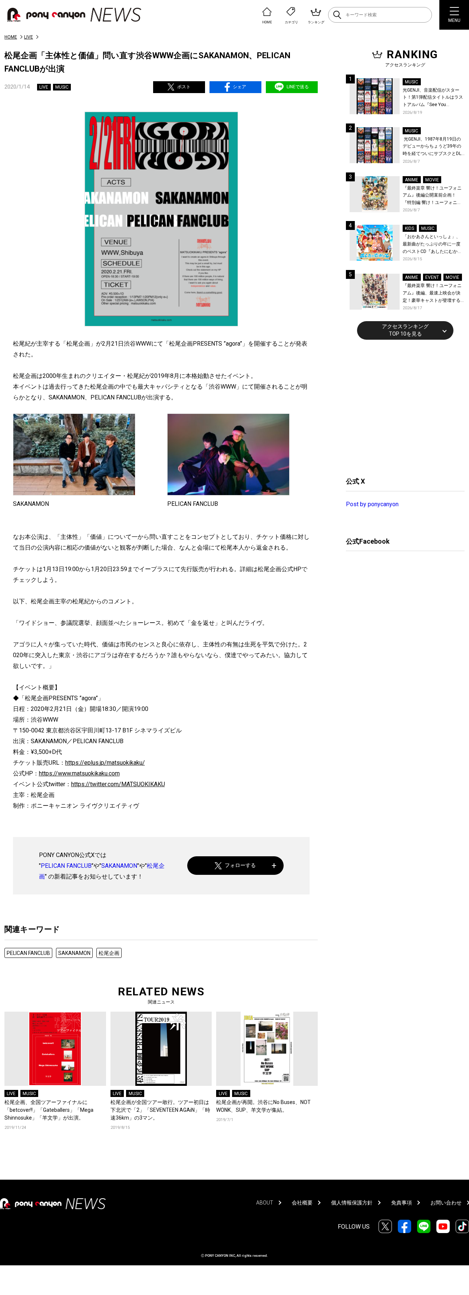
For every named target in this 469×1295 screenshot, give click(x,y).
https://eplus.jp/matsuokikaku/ (105, 762)
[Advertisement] (401, 407)
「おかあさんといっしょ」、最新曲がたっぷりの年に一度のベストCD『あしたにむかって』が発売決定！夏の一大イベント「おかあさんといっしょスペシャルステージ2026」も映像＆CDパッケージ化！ (432, 244)
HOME (10, 37)
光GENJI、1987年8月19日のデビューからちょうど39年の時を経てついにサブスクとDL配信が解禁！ (432, 147)
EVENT (432, 277)
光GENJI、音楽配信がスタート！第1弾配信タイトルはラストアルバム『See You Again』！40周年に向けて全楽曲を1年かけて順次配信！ (433, 98)
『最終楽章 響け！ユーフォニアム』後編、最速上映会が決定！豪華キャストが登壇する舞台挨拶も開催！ (432, 293)
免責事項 (401, 1203)
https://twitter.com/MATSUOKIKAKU (118, 784)
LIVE (28, 37)
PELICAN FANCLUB (66, 865)
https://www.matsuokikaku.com (79, 773)
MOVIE (432, 179)
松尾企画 (109, 953)
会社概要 (302, 1203)
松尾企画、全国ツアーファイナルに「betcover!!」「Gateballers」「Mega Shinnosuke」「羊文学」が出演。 (48, 1110)
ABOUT (264, 1203)
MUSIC (62, 87)
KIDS (409, 228)
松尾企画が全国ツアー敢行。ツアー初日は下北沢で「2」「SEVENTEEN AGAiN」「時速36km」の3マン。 (160, 1110)
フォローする (240, 865)
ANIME (411, 179)
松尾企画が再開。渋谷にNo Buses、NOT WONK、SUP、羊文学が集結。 (263, 1106)
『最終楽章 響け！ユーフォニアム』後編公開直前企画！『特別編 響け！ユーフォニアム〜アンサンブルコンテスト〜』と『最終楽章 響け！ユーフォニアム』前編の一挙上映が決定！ (432, 196)
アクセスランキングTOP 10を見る (405, 330)
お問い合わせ (446, 1203)
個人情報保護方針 (352, 1203)
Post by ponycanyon (372, 504)
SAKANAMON (119, 865)
